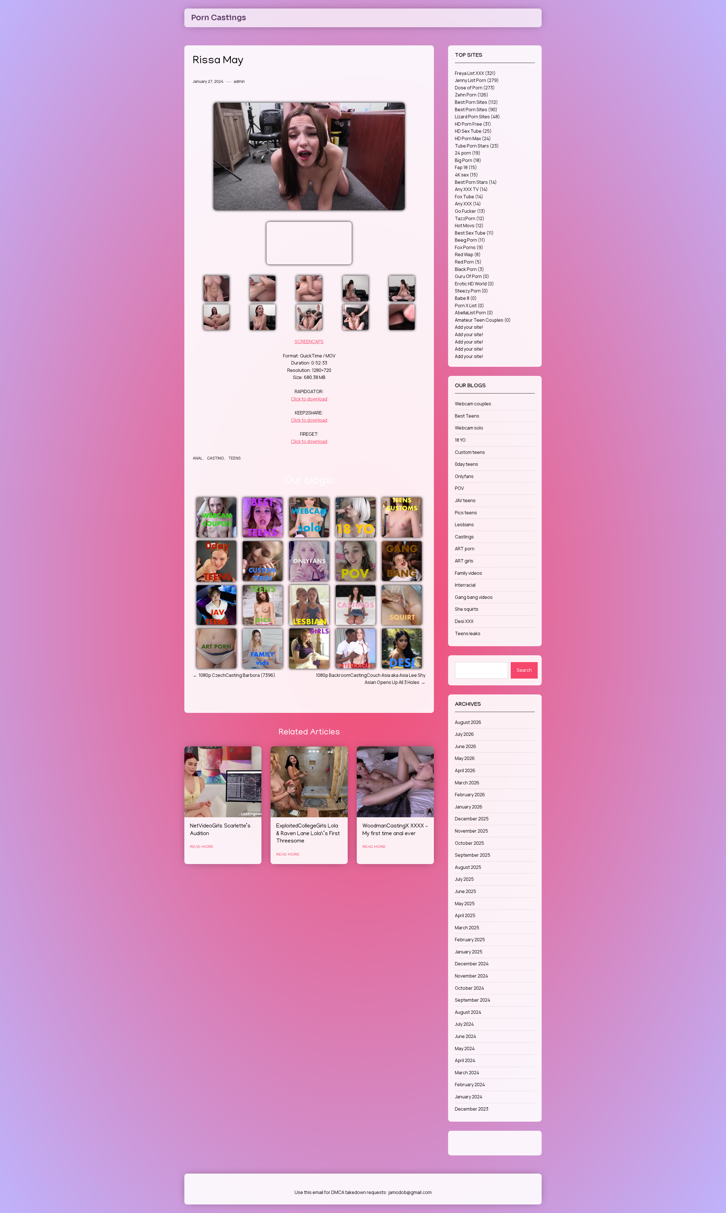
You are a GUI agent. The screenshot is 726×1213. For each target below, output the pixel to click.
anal (197, 458)
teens (234, 458)
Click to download (309, 399)
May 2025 (465, 903)
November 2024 (471, 976)
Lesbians (464, 524)
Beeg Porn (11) (470, 240)
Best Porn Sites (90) (476, 109)
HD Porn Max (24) (473, 138)
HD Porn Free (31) (473, 124)
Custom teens (470, 452)
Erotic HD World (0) (474, 284)
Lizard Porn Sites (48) (477, 116)
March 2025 (467, 928)
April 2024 (465, 1060)
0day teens (466, 464)
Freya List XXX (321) (475, 73)
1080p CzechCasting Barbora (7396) (237, 675)
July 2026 (464, 734)
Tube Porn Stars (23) (477, 146)
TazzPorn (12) (469, 218)
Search (524, 670)
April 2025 (465, 915)
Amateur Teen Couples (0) (483, 320)
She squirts (466, 609)
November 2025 (471, 831)
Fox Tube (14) (469, 196)
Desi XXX (464, 621)
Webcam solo (469, 428)
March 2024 (467, 1072)
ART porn (464, 549)
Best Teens (467, 416)
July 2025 (464, 879)
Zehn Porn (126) (471, 95)
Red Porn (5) (468, 262)
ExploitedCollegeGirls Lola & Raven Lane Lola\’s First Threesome (308, 834)
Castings (464, 537)
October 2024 (469, 988)
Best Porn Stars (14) (476, 182)
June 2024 (465, 1036)
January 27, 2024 (208, 81)
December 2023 (471, 1109)
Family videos (468, 573)
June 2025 (465, 891)
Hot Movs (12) (469, 225)
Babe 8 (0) (466, 298)
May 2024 (465, 1048)
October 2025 (469, 843)
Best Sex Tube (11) (474, 233)
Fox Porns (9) (469, 247)
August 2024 (468, 1012)
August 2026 (468, 722)
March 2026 (467, 783)
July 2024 (464, 1024)
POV (459, 488)
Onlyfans (464, 476)
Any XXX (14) (468, 204)
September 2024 (472, 1000)
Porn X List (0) (469, 305)
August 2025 (468, 867)
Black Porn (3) (469, 269)
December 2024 (472, 964)
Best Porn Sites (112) (476, 102)
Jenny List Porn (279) (477, 80)
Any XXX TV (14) (471, 189)
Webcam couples (473, 404)
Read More (201, 847)
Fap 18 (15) (466, 167)
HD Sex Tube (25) (473, 131)
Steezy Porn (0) (471, 291)
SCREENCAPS (309, 341)
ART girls (464, 561)
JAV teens (465, 500)
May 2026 (465, 758)
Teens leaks (467, 633)
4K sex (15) (466, 175)
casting (215, 458)
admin (239, 81)
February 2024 (470, 1084)
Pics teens (466, 512)
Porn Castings (218, 17)
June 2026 (465, 746)
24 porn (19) (467, 153)
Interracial (465, 585)
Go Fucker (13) (470, 211)
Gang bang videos (474, 597)
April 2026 (465, 770)
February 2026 (470, 794)
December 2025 (472, 819)
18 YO (460, 440)
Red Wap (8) (468, 254)
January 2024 (468, 1097)
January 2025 (468, 952)
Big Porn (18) (468, 160)
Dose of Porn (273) (475, 88)
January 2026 (468, 807)
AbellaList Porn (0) (474, 312)
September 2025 (472, 855)
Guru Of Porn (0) (472, 276)
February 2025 (470, 939)
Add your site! (469, 327)
